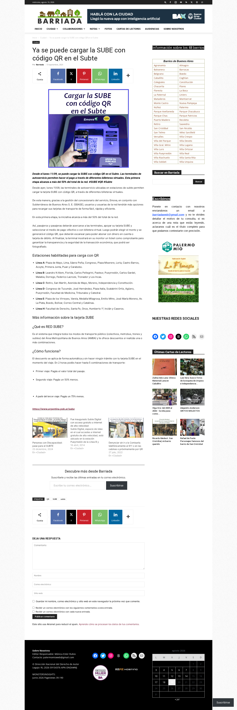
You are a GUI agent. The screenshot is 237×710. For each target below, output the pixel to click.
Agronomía (160, 65)
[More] (128, 76)
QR (48, 499)
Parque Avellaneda (164, 111)
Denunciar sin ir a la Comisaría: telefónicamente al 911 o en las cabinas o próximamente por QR (126, 445)
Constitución (186, 82)
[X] (191, 2)
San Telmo (159, 132)
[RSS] (186, 2)
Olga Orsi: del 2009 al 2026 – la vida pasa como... (162, 411)
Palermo (183, 107)
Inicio (38, 28)
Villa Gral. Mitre (162, 145)
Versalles (158, 136)
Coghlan (183, 77)
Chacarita (159, 86)
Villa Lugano (186, 145)
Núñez (157, 107)
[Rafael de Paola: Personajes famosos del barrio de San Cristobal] (192, 427)
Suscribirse (116, 485)
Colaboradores (73, 28)
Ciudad (51, 28)
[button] (165, 2)
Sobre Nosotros (174, 28)
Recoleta (184, 119)
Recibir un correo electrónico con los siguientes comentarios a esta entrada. (74, 607)
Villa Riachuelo (162, 157)
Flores (182, 86)
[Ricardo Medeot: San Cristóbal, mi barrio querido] (164, 427)
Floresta (158, 90)
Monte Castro (161, 103)
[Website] (196, 2)
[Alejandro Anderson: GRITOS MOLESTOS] (192, 397)
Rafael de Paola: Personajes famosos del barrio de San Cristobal (192, 441)
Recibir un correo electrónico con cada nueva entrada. (63, 611)
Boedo (182, 73)
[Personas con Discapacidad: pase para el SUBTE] (49, 428)
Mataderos (159, 98)
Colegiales (159, 82)
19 (172, 682)
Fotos (108, 28)
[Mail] (180, 2)
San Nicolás (185, 128)
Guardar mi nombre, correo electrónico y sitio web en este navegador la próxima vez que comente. (88, 601)
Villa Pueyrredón (163, 153)
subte (63, 499)
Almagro (183, 65)
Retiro (157, 124)
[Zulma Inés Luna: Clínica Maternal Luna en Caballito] (164, 367)
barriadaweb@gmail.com (168, 214)
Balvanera (159, 69)
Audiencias (152, 28)
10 (156, 676)
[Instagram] (175, 2)
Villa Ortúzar (186, 149)
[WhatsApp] (202, 2)
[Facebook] (170, 2)
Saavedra (184, 124)
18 (164, 682)
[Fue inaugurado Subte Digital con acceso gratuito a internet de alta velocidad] (89, 434)
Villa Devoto (185, 140)
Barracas (184, 69)
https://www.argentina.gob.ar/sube (53, 408)
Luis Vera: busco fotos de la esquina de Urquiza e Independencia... (191, 381)
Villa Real (184, 153)
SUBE (55, 499)
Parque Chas (161, 115)
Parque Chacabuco (189, 111)
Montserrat (185, 98)
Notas (93, 28)
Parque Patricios (188, 115)
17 (156, 682)
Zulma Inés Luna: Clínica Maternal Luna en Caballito (163, 381)
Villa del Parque (162, 140)
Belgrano (158, 73)
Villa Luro (159, 149)
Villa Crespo (185, 136)
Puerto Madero (162, 119)
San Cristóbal (161, 128)
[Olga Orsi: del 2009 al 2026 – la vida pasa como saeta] (164, 397)
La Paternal (160, 94)
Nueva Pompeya (188, 103)
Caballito (158, 77)
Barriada (40, 64)
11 (164, 676)
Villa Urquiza (186, 161)
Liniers (183, 94)
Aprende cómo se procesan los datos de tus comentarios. (109, 624)
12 (172, 676)
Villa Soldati (160, 161)
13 (179, 676)
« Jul (177, 699)
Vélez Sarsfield (187, 132)
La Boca (183, 90)
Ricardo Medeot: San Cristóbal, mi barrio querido (162, 441)
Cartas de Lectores (129, 28)
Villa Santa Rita (187, 157)
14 (186, 676)
